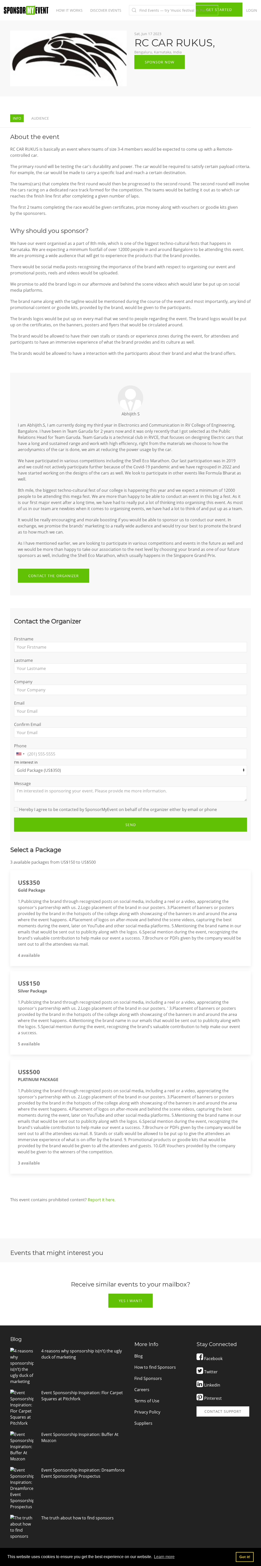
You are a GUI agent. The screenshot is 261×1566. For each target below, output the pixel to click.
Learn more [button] (164, 1557)
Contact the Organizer (53, 575)
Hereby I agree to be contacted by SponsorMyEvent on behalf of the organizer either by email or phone (117, 809)
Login (251, 10)
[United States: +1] (20, 754)
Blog (138, 1356)
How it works (69, 10)
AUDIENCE (40, 118)
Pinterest (212, 1398)
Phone (20, 746)
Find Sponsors (148, 1378)
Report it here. (101, 1200)
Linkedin (211, 1385)
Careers (141, 1389)
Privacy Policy (147, 1412)
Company (23, 681)
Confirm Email (27, 724)
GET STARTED (219, 9)
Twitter (210, 1372)
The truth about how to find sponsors (77, 1518)
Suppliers (143, 1423)
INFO (17, 118)
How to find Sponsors (155, 1367)
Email (19, 703)
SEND (130, 824)
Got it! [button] (244, 1557)
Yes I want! (130, 1300)
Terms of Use (146, 1401)
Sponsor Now (159, 62)
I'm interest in (26, 762)
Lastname (23, 660)
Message (22, 783)
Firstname (23, 639)
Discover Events (105, 10)
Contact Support (222, 1411)
